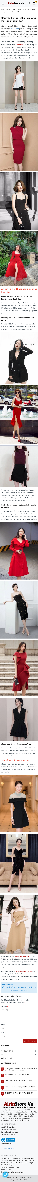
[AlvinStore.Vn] (16, 3)
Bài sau (24, 990)
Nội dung (4, 1006)
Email (3, 1032)
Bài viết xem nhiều (8, 1063)
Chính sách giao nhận (8, 1129)
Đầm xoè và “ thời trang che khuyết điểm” (20, 1087)
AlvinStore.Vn (9, 1148)
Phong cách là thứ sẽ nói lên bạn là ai (18, 1081)
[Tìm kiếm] (29, 3)
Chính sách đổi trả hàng (9, 1132)
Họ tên (3, 1024)
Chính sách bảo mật (8, 1134)
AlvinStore (14, 29)
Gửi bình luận (30, 1041)
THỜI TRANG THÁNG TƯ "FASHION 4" (19, 1093)
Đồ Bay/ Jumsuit (6, 1058)
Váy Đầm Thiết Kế (7, 1051)
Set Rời (3, 1054)
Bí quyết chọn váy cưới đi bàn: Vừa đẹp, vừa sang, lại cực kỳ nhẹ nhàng (21, 1069)
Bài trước (15, 990)
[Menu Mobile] (2, 3)
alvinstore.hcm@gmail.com (14, 1172)
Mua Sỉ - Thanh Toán (8, 1127)
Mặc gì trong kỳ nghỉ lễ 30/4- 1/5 (17, 1074)
